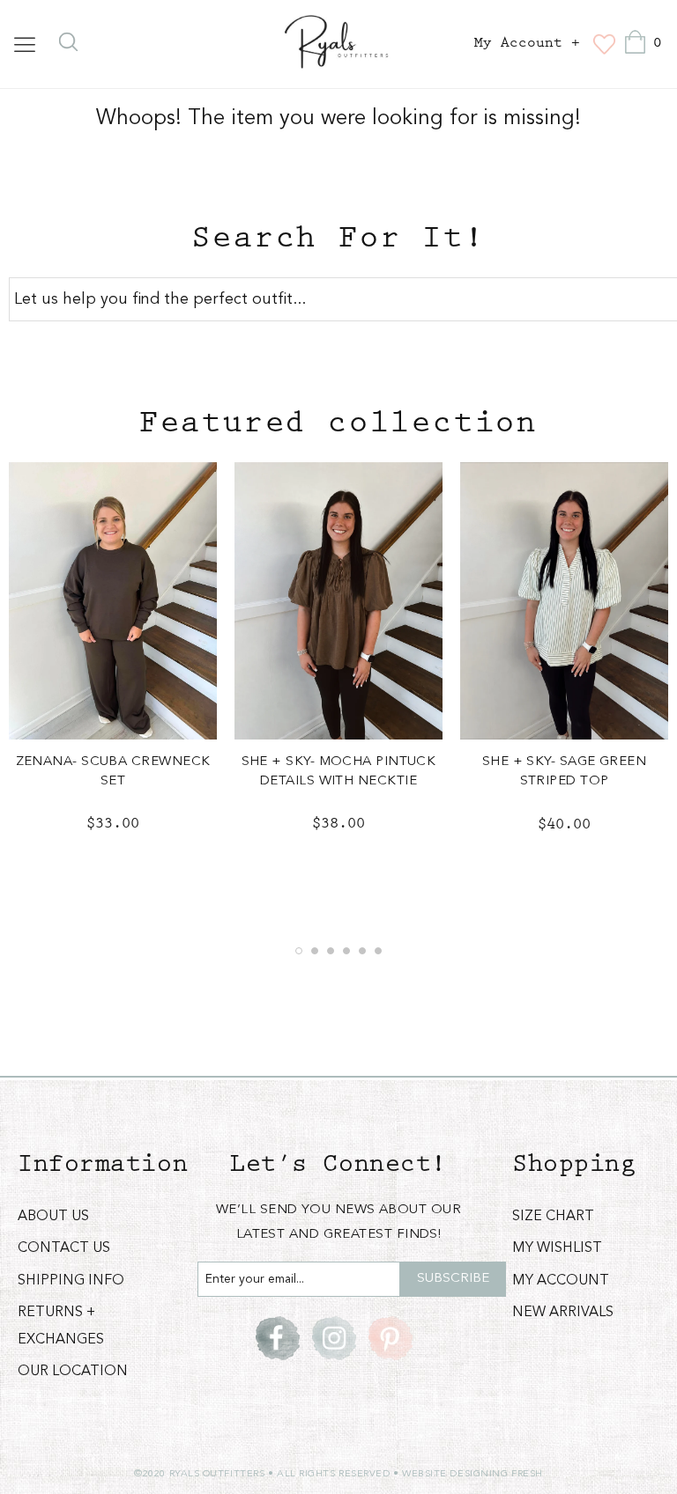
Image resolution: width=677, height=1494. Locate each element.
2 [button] (314, 950)
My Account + (527, 43)
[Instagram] (334, 1338)
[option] (113, 661)
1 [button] (298, 950)
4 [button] (346, 950)
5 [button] (362, 950)
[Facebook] (278, 1338)
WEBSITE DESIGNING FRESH (472, 1474)
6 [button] (378, 950)
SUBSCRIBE (453, 1278)
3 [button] (330, 950)
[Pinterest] (390, 1338)
